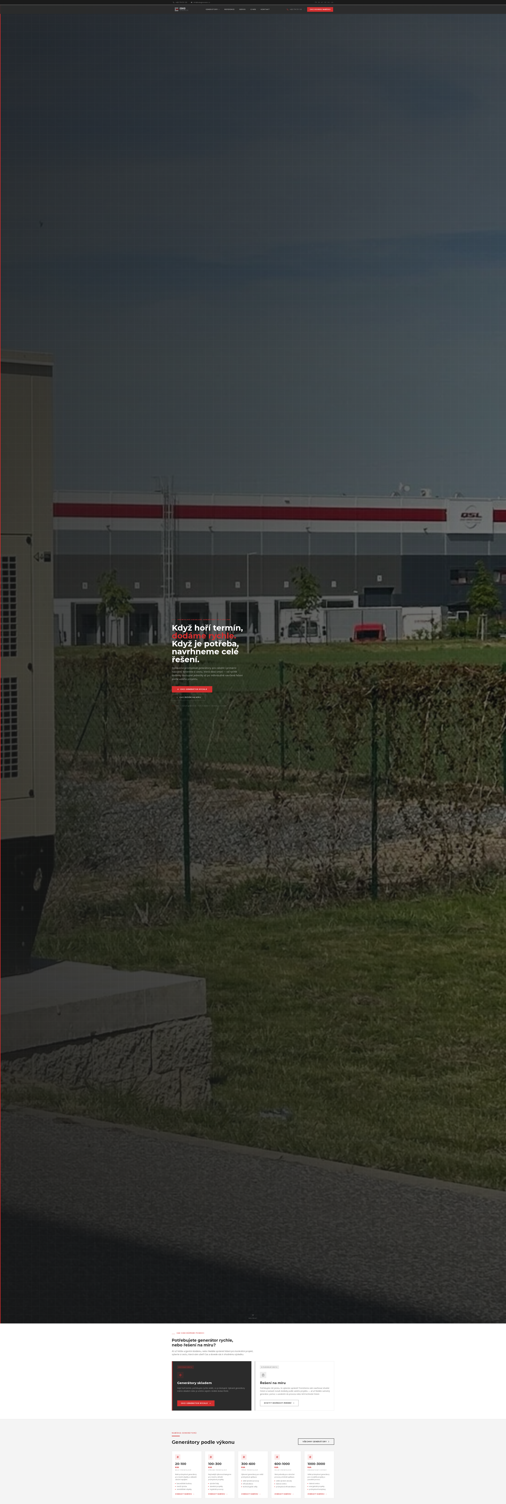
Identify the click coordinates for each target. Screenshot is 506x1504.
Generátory (212, 9)
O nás (253, 9)
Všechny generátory (315, 1441)
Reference (229, 9)
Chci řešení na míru (190, 697)
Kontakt (265, 9)
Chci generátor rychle (193, 689)
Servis (242, 9)
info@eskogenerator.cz (201, 2)
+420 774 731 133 (181, 2)
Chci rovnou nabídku (320, 9)
